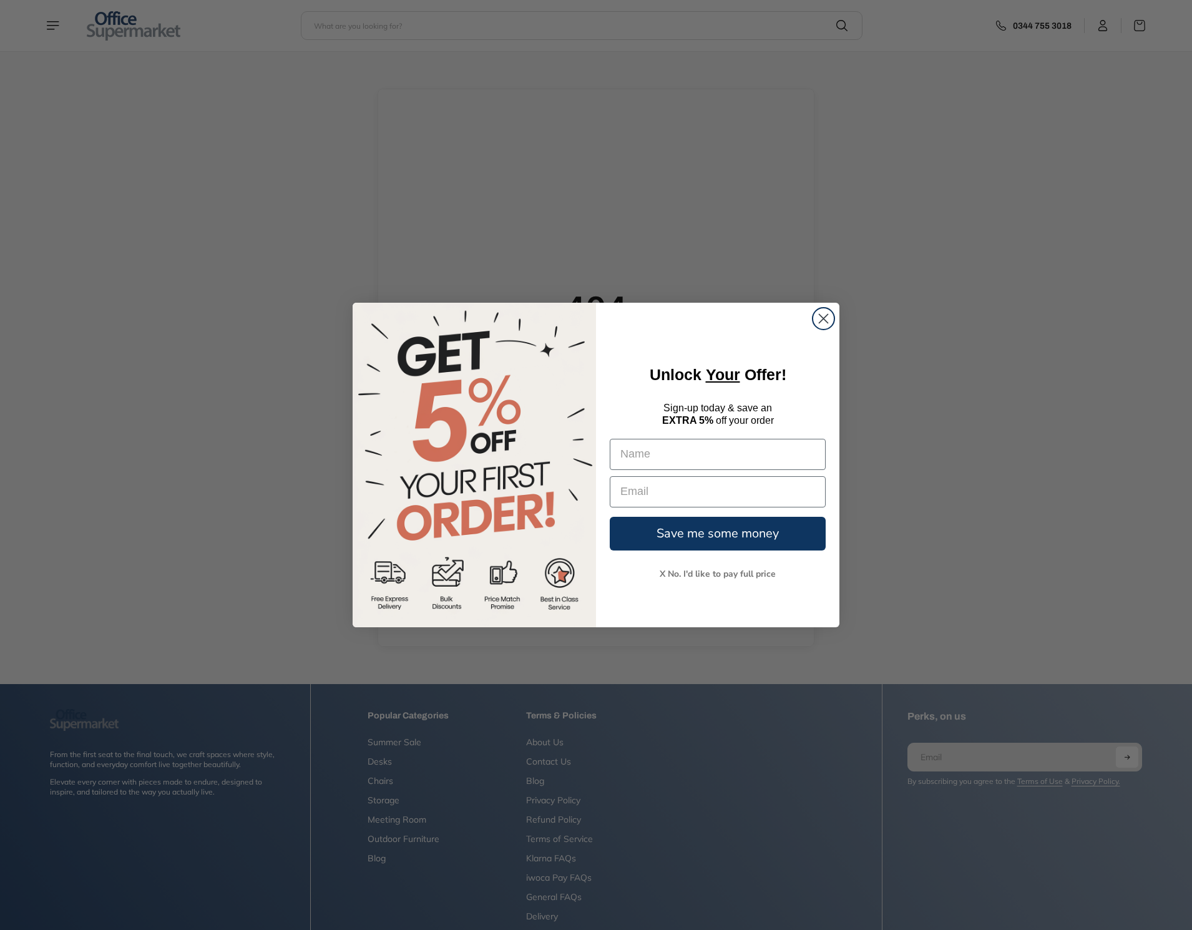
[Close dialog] (823, 319)
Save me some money (718, 533)
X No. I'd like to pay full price (718, 574)
